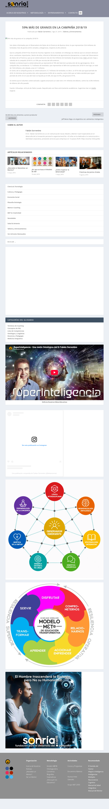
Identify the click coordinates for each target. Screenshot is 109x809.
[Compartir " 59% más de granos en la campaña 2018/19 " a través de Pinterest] (58, 104)
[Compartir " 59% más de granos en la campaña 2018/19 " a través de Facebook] (49, 104)
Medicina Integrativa (15, 339)
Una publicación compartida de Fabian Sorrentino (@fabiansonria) (34, 473)
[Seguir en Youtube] (11, 772)
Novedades (12, 218)
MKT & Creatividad (14, 213)
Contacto (73, 13)
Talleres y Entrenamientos (72, 32)
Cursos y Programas (75, 766)
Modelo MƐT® (52, 766)
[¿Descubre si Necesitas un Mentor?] (18, 161)
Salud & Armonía (14, 223)
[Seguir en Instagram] (7, 772)
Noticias (29, 769)
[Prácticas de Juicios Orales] (90, 163)
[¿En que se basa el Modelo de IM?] (42, 161)
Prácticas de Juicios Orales (90, 172)
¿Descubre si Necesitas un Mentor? (18, 169)
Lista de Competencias (16, 331)
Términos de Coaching (16, 326)
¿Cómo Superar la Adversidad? (62, 171)
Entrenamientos (56, 13)
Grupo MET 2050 (74, 785)
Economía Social (13, 197)
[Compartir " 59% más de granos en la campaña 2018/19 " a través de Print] (70, 104)
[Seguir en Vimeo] (11, 777)
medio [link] (93, 88)
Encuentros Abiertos (75, 771)
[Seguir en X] (11, 768)
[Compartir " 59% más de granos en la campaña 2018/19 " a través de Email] (66, 104)
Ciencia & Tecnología (15, 187)
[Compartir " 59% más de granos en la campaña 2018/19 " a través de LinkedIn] (62, 104)
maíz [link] (85, 58)
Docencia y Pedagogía (15, 336)
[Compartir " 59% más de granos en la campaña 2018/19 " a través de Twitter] (53, 104)
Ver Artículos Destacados (17, 234)
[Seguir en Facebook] (7, 768)
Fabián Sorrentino (44, 32)
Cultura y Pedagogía (15, 192)
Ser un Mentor (31, 777)
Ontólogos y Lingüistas (16, 334)
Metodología (37, 13)
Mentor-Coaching (14, 208)
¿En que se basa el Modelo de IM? (42, 170)
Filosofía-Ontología (14, 202)
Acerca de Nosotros (16, 13)
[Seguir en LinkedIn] (7, 777)
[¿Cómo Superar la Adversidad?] (66, 162)
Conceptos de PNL (14, 328)
